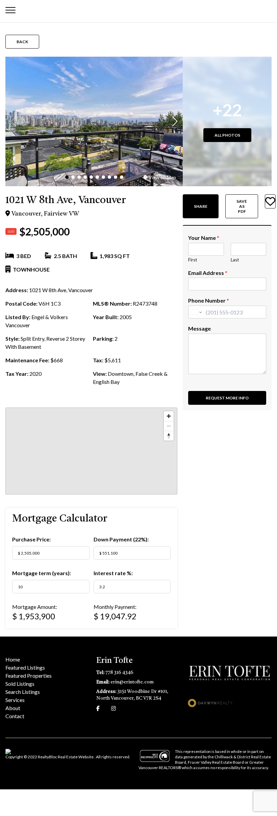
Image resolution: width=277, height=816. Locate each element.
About (12, 708)
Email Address (207, 273)
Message (199, 328)
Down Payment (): (121, 539)
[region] (91, 451)
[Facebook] (98, 708)
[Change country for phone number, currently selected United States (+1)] (195, 312)
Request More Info (227, 397)
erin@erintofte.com (132, 682)
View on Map (162, 177)
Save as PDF (241, 206)
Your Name (203, 237)
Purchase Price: (31, 539)
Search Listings (22, 691)
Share (200, 206)
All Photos (227, 135)
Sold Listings (19, 683)
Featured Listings (25, 667)
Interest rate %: (113, 573)
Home (12, 659)
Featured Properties (28, 675)
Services (15, 700)
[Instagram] (113, 708)
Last (235, 259)
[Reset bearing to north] (169, 436)
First (192, 259)
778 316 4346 (119, 672)
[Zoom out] (169, 426)
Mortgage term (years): (41, 573)
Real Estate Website (76, 756)
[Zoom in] (169, 416)
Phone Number (208, 300)
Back (22, 41)
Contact (14, 716)
